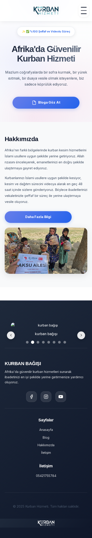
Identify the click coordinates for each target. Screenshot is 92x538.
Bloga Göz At (49, 102)
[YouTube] (60, 396)
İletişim (46, 452)
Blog (46, 437)
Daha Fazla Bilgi (38, 217)
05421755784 (46, 476)
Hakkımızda (46, 445)
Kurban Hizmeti (46, 514)
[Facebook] (31, 396)
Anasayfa (46, 430)
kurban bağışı (46, 334)
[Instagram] (46, 396)
